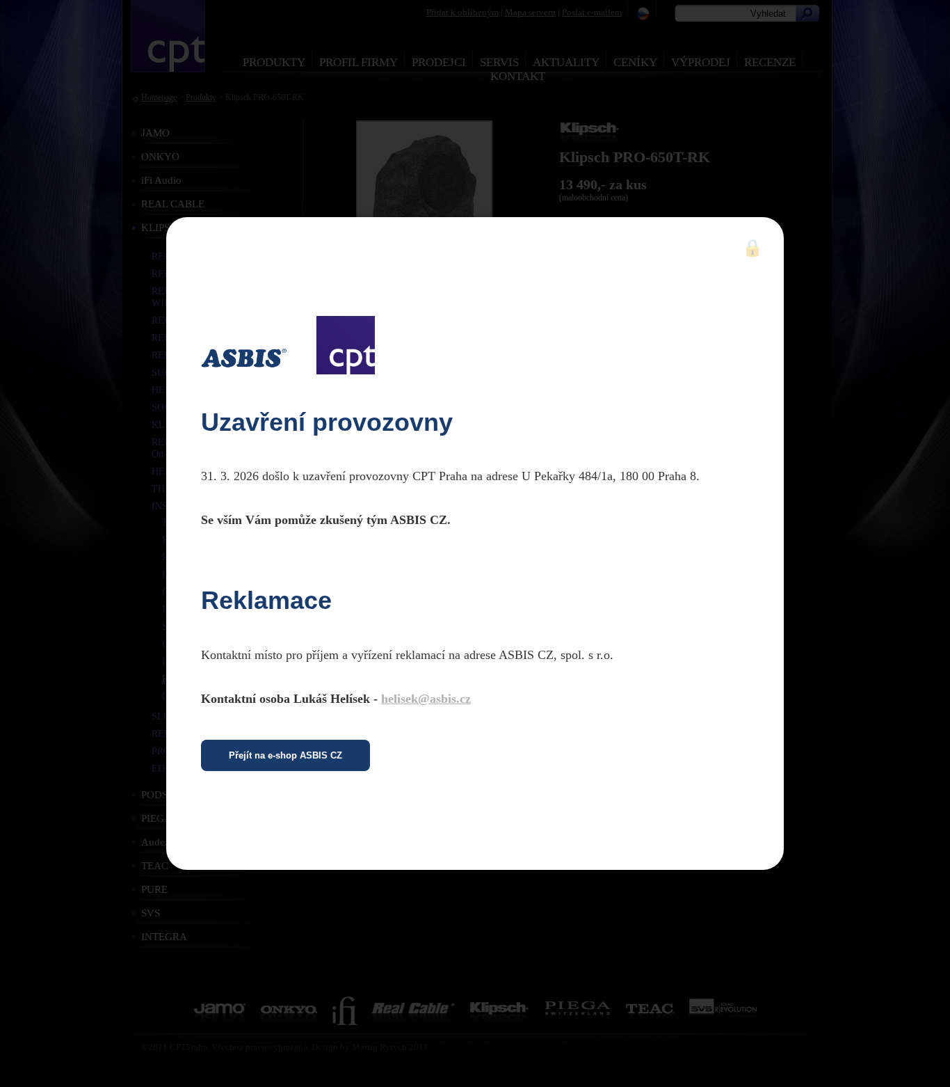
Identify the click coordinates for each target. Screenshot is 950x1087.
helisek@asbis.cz (426, 699)
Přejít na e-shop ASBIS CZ (285, 755)
